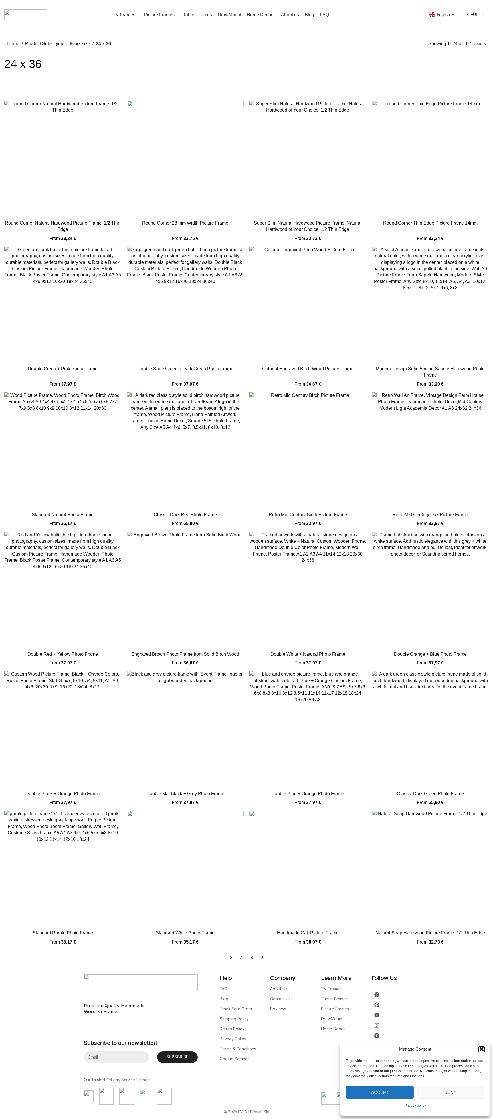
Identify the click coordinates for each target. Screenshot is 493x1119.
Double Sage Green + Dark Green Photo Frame (185, 368)
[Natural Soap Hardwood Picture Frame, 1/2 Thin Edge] (430, 869)
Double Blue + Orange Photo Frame (307, 793)
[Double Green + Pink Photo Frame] (62, 305)
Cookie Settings (235, 1058)
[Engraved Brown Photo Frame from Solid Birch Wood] (185, 590)
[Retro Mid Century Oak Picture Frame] (430, 450)
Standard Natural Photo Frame (63, 514)
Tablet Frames (334, 998)
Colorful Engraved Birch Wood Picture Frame (307, 368)
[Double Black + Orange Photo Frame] (62, 729)
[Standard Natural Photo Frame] (62, 450)
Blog (224, 998)
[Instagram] (377, 1025)
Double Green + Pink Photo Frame (63, 368)
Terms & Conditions (238, 1048)
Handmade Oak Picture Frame (308, 932)
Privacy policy (415, 1106)
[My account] (396, 15)
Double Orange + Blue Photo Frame (430, 654)
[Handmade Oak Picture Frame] (307, 869)
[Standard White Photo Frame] (185, 869)
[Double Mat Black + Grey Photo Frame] (185, 729)
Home (13, 43)
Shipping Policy (234, 1018)
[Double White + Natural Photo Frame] (307, 590)
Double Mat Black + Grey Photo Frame (185, 793)
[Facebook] (377, 994)
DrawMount (331, 1018)
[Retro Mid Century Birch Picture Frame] (307, 450)
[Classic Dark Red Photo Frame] (185, 450)
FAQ (223, 988)
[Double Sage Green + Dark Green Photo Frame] (185, 305)
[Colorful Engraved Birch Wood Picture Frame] (307, 305)
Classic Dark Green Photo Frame (430, 793)
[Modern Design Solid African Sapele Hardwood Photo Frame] (430, 305)
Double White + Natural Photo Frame (307, 654)
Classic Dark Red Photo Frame (185, 514)
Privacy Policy (233, 1038)
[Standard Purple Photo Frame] (62, 869)
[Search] (407, 15)
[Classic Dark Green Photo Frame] (430, 729)
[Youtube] (377, 1015)
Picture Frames (335, 1008)
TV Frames (331, 988)
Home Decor (333, 1028)
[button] (481, 1049)
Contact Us (280, 998)
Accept (380, 1092)
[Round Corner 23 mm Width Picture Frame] (185, 159)
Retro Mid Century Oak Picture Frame (430, 514)
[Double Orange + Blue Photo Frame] (430, 590)
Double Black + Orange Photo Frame (62, 793)
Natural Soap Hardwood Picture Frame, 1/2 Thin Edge (430, 932)
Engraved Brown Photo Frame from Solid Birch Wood (185, 654)
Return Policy (232, 1028)
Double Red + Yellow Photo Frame (62, 654)
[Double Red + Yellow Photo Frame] (62, 590)
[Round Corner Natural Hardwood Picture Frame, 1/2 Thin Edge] (62, 159)
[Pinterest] (377, 1005)
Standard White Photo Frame (185, 932)
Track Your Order (236, 1008)
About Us (278, 988)
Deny (450, 1092)
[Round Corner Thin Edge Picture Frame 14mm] (430, 159)
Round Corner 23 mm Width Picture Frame (185, 223)
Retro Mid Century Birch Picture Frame (308, 514)
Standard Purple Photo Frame (63, 932)
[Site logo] (25, 14)
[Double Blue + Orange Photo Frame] (307, 729)
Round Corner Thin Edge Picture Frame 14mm (430, 223)
